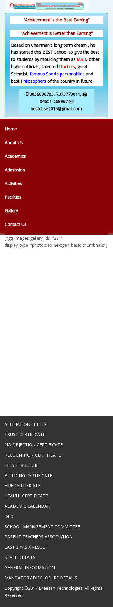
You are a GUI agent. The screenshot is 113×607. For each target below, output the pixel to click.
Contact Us (16, 224)
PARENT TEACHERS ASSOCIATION (39, 536)
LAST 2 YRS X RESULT (26, 547)
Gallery (11, 210)
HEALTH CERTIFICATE (26, 496)
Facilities (13, 197)
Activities (13, 183)
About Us (14, 142)
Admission (15, 170)
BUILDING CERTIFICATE (28, 475)
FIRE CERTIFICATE (22, 485)
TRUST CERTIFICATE (25, 434)
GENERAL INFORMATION (30, 567)
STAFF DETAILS (20, 557)
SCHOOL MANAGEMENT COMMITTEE (42, 526)
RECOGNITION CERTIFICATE (33, 455)
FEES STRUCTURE (22, 465)
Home (11, 129)
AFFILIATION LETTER (26, 424)
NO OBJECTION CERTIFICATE (34, 444)
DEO (9, 516)
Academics (15, 156)
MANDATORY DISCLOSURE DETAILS (41, 578)
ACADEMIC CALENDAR (27, 506)
